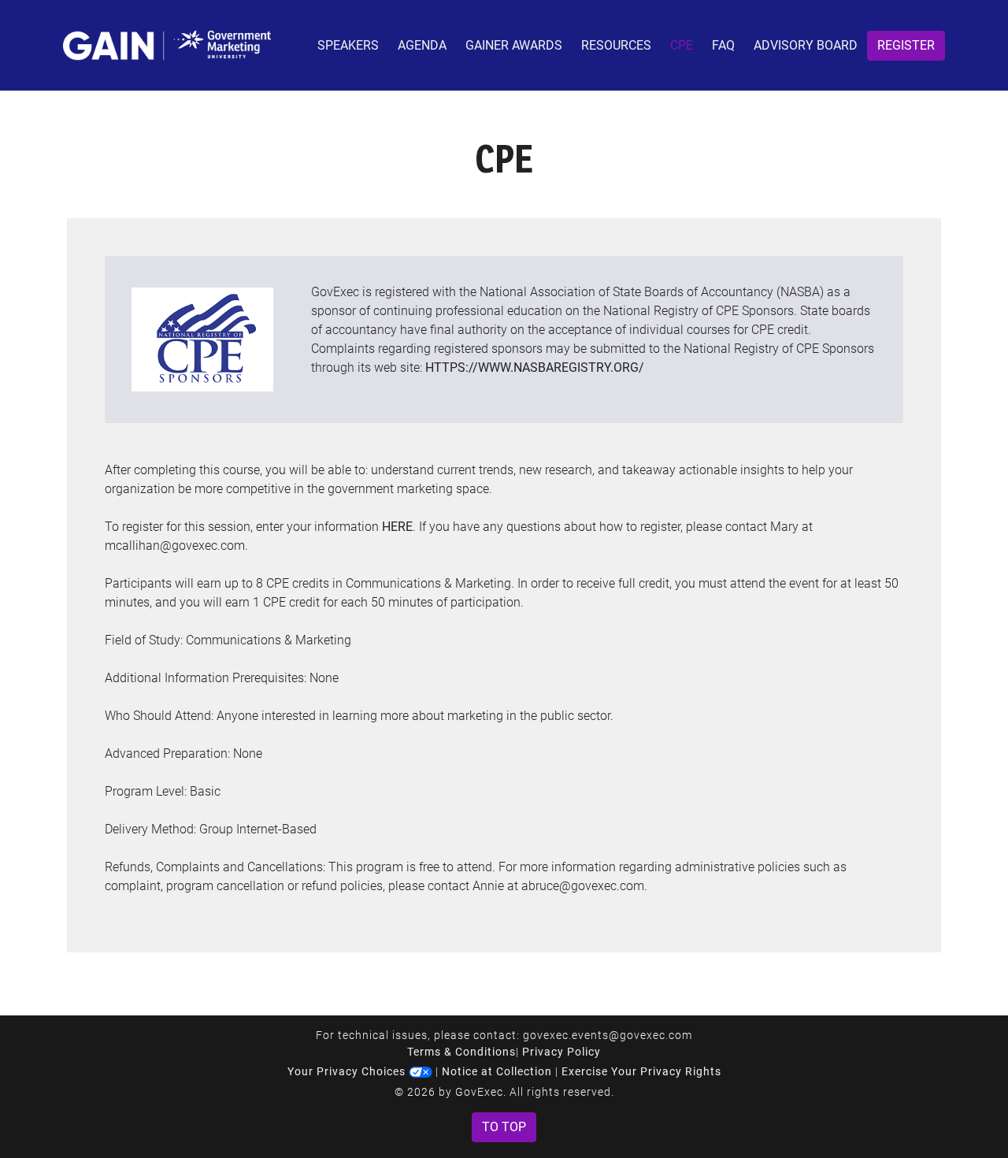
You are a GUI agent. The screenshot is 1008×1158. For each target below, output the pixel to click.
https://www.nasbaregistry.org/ (534, 367)
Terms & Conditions (461, 1051)
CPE (681, 45)
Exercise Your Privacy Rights (641, 1071)
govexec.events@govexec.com (607, 1035)
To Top (504, 1126)
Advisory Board (806, 45)
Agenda (422, 45)
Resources (616, 45)
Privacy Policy (561, 1051)
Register (906, 45)
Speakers (348, 45)
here (397, 526)
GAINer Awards (513, 45)
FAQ (723, 45)
